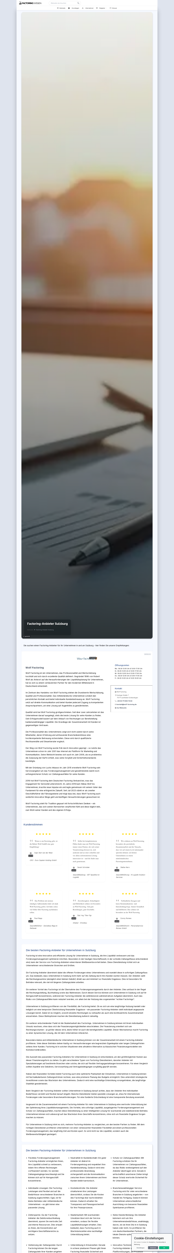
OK (164, 1248)
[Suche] (78, 3)
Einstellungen (140, 1248)
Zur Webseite (121, 708)
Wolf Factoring (35, 667)
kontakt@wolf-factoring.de (127, 704)
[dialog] (152, 1242)
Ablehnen (153, 1248)
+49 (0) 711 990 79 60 (124, 701)
